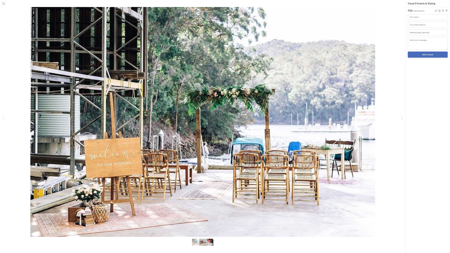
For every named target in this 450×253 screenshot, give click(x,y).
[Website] (436, 11)
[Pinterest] (446, 11)
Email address (414, 24)
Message (412, 39)
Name (411, 16)
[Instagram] (439, 11)
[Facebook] (443, 11)
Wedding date (414, 31)
